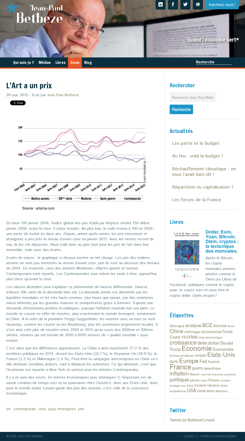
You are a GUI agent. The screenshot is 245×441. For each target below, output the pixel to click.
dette (202, 343)
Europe (189, 360)
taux (183, 385)
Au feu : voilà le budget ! (197, 156)
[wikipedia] (198, 5)
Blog (88, 62)
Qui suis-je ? (23, 62)
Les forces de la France (196, 200)
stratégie (175, 385)
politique (179, 379)
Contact (189, 436)
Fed (203, 361)
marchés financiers (212, 374)
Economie (197, 348)
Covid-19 (177, 337)
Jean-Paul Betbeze (63, 95)
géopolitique (212, 368)
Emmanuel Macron (182, 355)
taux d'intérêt (196, 385)
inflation (179, 373)
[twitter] (185, 5)
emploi (200, 355)
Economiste (223, 349)
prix (81, 409)
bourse (220, 325)
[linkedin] (161, 5)
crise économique (210, 337)
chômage (192, 331)
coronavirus (211, 331)
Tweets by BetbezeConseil (192, 420)
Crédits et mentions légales (218, 436)
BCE (207, 325)
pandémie (230, 374)
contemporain (24, 409)
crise (42, 409)
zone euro (206, 390)
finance (213, 361)
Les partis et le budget (195, 143)
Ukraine (213, 385)
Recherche (205, 62)
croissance (183, 342)
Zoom (74, 62)
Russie (213, 379)
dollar (213, 342)
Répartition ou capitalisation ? (202, 187)
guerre (197, 368)
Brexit (231, 326)
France (180, 366)
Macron (195, 374)
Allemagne (177, 326)
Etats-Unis (221, 354)
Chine (176, 331)
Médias (45, 62)
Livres (61, 62)
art (8, 409)
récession (225, 380)
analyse (193, 325)
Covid (227, 331)
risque (203, 380)
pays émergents (62, 409)
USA (191, 390)
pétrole (194, 380)
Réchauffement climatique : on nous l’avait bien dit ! (204, 172)
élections (222, 391)
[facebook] (173, 5)
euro (174, 361)
